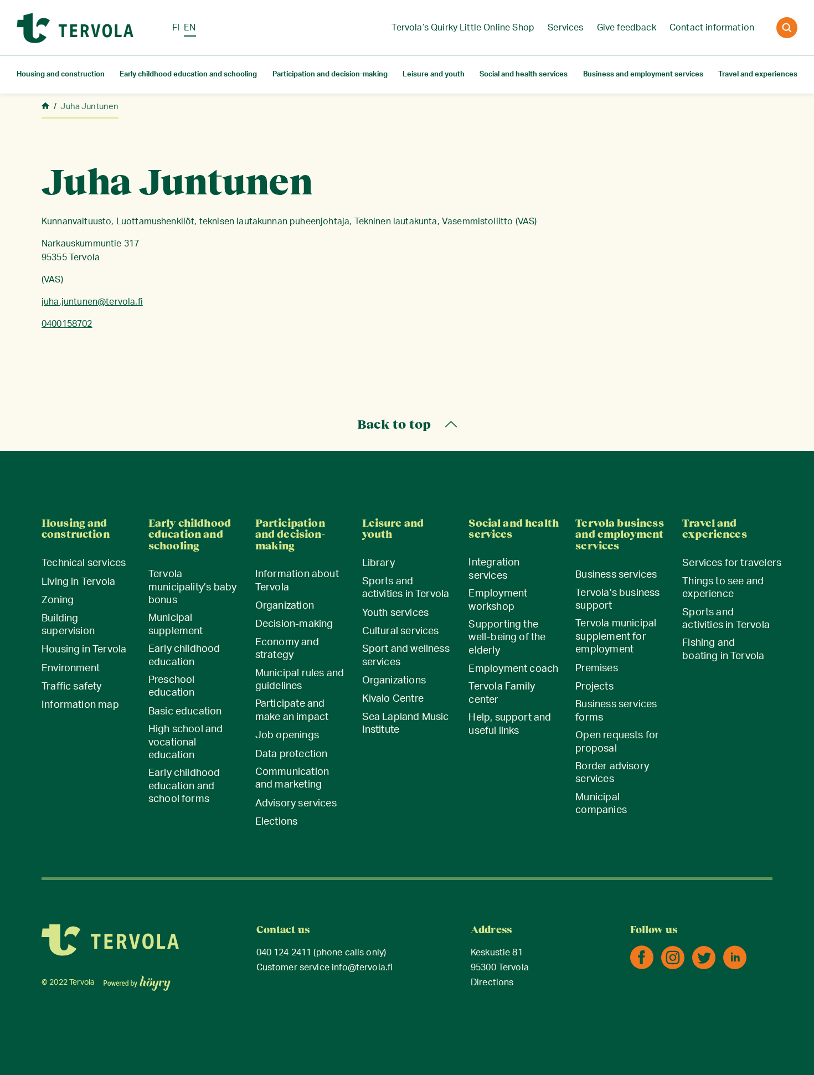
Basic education (185, 712)
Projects (594, 687)
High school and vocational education (185, 742)
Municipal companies (601, 804)
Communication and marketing (292, 778)
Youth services (395, 613)
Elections (276, 822)
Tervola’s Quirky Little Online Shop (462, 27)
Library (378, 563)
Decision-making (294, 624)
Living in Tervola (78, 582)
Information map (80, 705)
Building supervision (68, 625)
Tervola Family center (501, 693)
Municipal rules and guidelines (299, 679)
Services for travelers (731, 563)
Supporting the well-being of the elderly (506, 638)
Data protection (291, 754)
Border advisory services (612, 773)
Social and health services (524, 74)
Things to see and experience (723, 588)
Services (565, 27)
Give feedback (626, 27)
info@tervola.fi (362, 968)
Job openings (287, 735)
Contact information (711, 27)
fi (175, 27)
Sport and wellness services (406, 655)
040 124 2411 (284, 953)
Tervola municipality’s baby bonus (192, 587)
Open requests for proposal (617, 742)
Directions (492, 983)
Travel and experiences (757, 74)
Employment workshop (497, 600)
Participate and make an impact (292, 710)
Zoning (58, 600)
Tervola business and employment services (619, 534)
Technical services (84, 563)
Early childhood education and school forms (184, 786)
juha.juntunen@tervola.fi (92, 301)
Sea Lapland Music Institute (405, 723)
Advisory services (296, 804)
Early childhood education (184, 655)
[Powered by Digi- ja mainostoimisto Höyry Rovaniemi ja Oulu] (137, 980)
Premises (596, 668)
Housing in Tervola (84, 650)
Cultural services (400, 631)
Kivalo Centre (393, 699)
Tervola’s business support (617, 599)
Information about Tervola (297, 580)
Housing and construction (61, 74)
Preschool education (171, 686)
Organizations (394, 681)
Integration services (493, 569)
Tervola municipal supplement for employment (615, 637)
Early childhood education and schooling (188, 74)
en (189, 27)
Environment (71, 668)
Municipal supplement (175, 624)
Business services (616, 575)
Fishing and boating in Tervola (723, 649)
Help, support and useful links (509, 724)
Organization (284, 606)
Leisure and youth (434, 74)
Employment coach (513, 669)
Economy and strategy (287, 648)
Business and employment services (643, 74)
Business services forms (616, 710)
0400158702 (67, 324)
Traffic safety (72, 687)
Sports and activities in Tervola (406, 588)
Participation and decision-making (330, 74)
